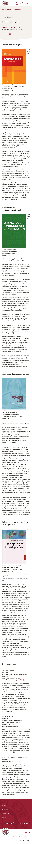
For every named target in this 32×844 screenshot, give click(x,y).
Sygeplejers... (8, 9)
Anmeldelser (17, 9)
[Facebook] (26, 832)
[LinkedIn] (29, 832)
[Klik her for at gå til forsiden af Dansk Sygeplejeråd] (8, 3)
